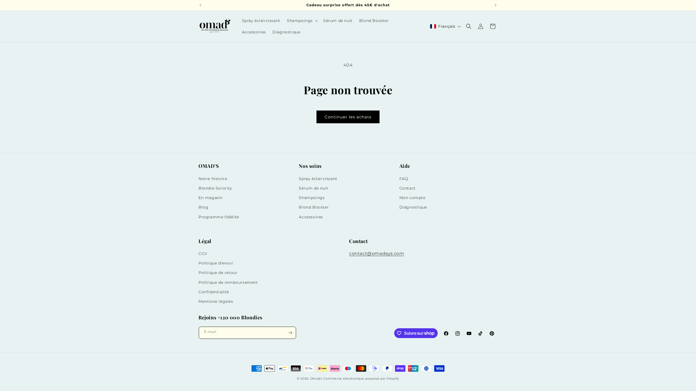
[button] (302, 20)
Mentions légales (215, 301)
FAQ (403, 178)
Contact (407, 188)
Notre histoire (212, 178)
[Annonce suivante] (496, 5)
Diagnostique (413, 207)
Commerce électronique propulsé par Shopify (361, 378)
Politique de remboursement (228, 282)
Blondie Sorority (215, 188)
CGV (202, 253)
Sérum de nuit (313, 188)
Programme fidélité (218, 217)
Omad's (316, 378)
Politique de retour (217, 272)
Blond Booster (314, 207)
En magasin (210, 197)
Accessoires (311, 217)
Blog (203, 207)
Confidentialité (213, 291)
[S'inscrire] (290, 332)
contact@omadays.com (376, 253)
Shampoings (312, 197)
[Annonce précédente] (200, 5)
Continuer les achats (348, 116)
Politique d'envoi (215, 263)
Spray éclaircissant (318, 178)
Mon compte (412, 197)
